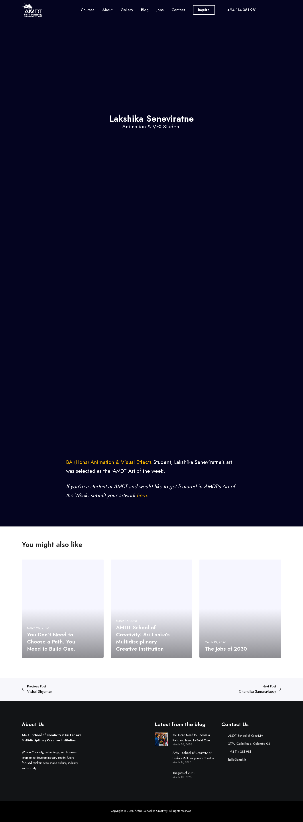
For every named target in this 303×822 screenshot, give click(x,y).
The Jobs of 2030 (184, 773)
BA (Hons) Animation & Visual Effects (109, 462)
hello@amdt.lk (237, 759)
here (141, 495)
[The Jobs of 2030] (161, 774)
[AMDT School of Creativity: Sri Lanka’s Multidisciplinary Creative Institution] (161, 757)
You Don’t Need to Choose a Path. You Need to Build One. (191, 738)
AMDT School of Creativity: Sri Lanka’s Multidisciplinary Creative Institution (193, 756)
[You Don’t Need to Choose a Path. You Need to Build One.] (161, 739)
